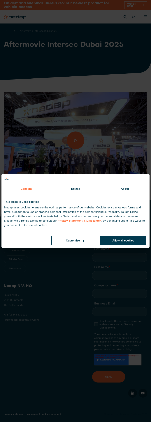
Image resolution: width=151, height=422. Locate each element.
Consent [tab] (26, 188)
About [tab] (125, 188)
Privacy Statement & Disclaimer (79, 220)
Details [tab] (75, 188)
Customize (73, 240)
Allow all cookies (123, 240)
